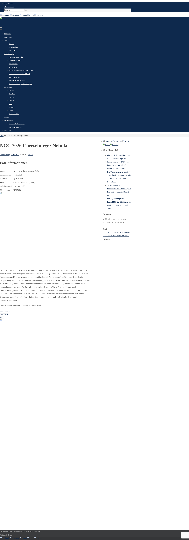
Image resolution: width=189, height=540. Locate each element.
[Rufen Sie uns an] (30, 15)
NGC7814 (4, 314)
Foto (2, 136)
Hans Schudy (5, 155)
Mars (2, 317)
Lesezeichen (5, 311)
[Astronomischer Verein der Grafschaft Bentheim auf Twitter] (23, 15)
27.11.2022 (15, 155)
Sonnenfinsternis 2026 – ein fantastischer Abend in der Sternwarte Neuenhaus (118, 165)
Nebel (30, 155)
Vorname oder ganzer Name (113, 222)
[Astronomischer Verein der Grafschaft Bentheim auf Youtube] (38, 15)
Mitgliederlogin (6, 535)
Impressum (8, 3)
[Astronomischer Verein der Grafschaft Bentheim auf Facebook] (5, 15)
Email (105, 229)
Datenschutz (9, 7)
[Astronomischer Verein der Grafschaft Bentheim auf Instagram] (15, 15)
